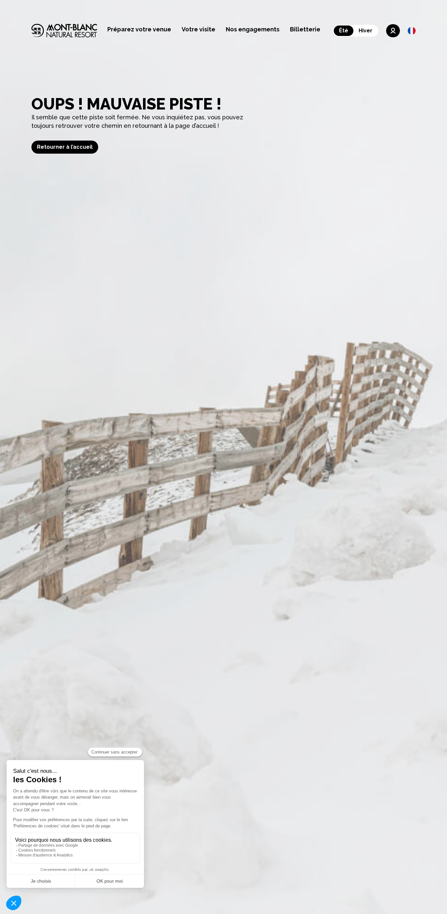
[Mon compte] (393, 30)
